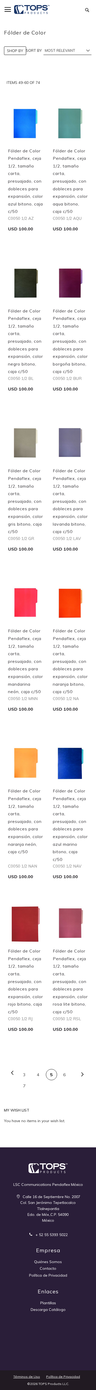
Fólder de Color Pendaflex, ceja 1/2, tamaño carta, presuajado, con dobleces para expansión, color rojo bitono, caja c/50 (25, 981)
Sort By (34, 50)
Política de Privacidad (48, 1275)
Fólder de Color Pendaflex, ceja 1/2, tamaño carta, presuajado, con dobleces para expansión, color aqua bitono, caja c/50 (70, 181)
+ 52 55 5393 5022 (51, 1234)
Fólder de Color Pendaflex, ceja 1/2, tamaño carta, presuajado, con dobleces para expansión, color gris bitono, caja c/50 (25, 501)
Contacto (48, 1268)
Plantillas (48, 1303)
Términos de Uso (26, 1377)
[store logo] (32, 9)
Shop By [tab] (15, 50)
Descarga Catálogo (48, 1309)
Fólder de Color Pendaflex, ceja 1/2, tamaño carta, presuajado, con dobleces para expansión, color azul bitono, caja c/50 (25, 181)
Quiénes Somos (48, 1261)
